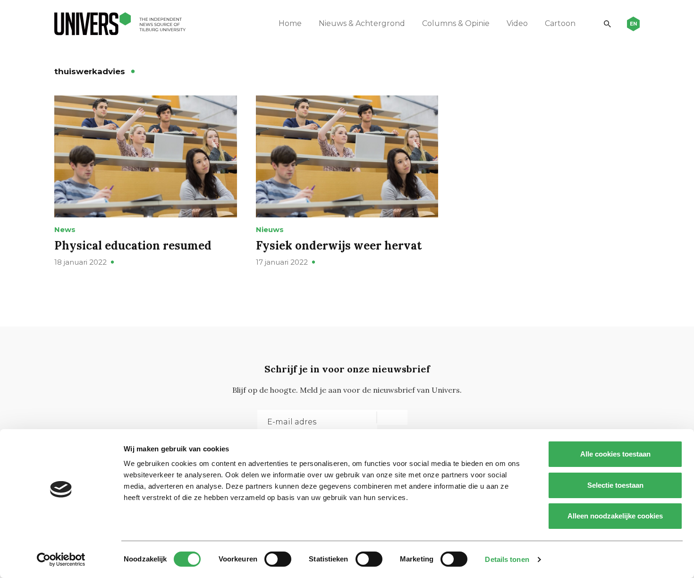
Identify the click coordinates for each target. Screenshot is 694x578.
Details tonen (507, 559)
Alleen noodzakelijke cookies (615, 516)
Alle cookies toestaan (615, 454)
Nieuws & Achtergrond (362, 23)
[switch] (277, 559)
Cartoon (560, 23)
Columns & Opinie (456, 23)
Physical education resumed (133, 245)
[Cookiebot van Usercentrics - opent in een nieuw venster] (61, 559)
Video (517, 23)
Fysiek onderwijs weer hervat (339, 245)
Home (290, 23)
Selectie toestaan (615, 485)
